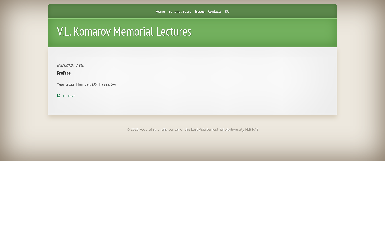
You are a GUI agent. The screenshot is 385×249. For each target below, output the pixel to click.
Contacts (214, 11)
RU (227, 11)
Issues (200, 11)
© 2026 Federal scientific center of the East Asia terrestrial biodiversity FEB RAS (192, 129)
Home (160, 11)
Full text (68, 95)
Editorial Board (179, 11)
